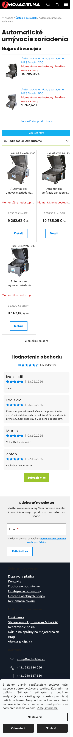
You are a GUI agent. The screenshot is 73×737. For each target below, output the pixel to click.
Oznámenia (16, 617)
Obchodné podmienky (24, 586)
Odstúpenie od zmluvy (24, 591)
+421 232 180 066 (29, 668)
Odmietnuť (18, 728)
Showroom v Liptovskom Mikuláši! (33, 622)
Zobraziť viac (36, 478)
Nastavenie (35, 717)
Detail (18, 233)
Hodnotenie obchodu (36, 357)
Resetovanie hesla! (21, 627)
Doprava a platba (21, 576)
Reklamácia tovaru (21, 601)
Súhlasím (52, 728)
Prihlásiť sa (20, 551)
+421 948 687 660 (29, 676)
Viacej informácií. (47, 708)
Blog (11, 637)
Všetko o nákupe (20, 642)
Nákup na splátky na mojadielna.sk (33, 632)
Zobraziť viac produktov (35, 121)
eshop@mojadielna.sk (31, 659)
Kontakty (14, 581)
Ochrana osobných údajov (26, 596)
